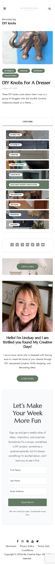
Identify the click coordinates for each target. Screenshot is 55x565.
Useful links (27, 266)
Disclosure (11, 546)
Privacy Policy (27, 546)
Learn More (27, 378)
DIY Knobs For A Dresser (26, 82)
